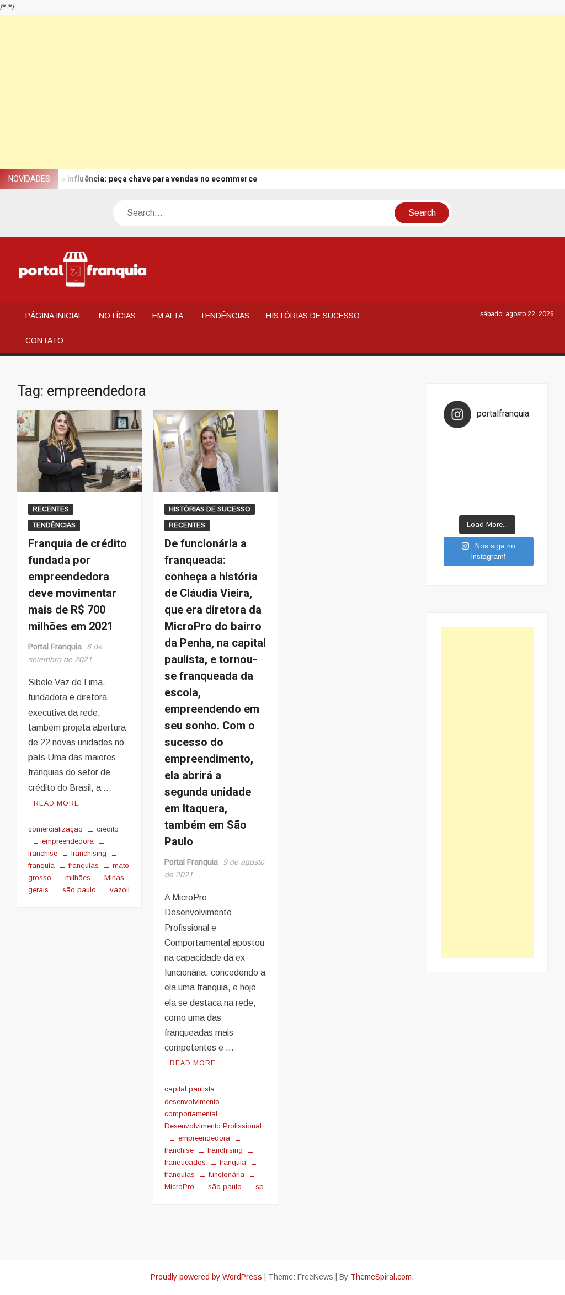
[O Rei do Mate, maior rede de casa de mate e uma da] (498, 444)
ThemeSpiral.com (381, 1276)
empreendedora (68, 841)
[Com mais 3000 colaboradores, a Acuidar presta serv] (498, 488)
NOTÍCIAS (117, 315)
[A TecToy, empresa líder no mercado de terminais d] (476, 473)
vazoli (120, 890)
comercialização (55, 829)
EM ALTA (167, 315)
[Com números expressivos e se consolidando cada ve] (454, 473)
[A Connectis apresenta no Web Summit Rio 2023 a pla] (498, 458)
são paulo (79, 890)
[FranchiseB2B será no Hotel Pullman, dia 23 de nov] (520, 503)
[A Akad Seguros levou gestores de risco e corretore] (498, 473)
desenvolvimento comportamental (192, 1107)
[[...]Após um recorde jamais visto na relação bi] (476, 458)
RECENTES (51, 509)
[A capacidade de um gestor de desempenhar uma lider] (476, 444)
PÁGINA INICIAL (53, 315)
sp (259, 1186)
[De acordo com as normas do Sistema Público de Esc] (520, 473)
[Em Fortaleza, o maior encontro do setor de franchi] (454, 503)
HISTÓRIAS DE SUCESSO (313, 315)
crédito (108, 829)
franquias (83, 865)
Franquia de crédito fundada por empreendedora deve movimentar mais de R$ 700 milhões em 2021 (77, 585)
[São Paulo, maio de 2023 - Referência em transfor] (454, 444)
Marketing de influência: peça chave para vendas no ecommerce (135, 179)
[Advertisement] (282, 92)
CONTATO (44, 340)
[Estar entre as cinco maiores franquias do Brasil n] (476, 488)
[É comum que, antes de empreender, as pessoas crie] (520, 458)
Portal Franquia (55, 646)
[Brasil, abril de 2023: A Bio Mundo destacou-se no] (520, 444)
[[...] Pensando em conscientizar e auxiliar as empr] (454, 488)
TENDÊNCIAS (224, 315)
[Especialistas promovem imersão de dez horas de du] (498, 503)
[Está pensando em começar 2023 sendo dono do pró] (476, 503)
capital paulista (189, 1089)
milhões (77, 877)
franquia (233, 1162)
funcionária (226, 1174)
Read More (56, 803)
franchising (88, 853)
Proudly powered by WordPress (206, 1276)
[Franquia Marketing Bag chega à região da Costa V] (520, 488)
